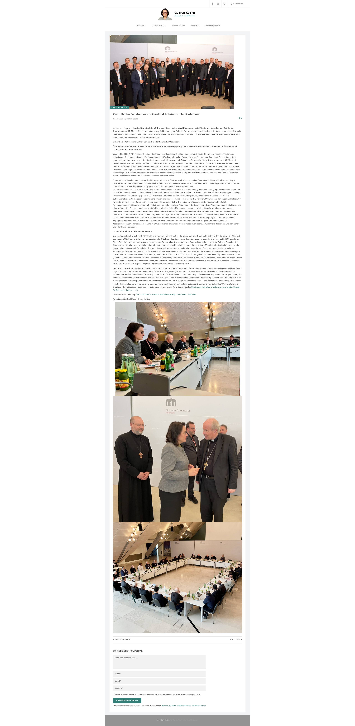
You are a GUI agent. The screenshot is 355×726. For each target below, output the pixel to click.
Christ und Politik (119, 107)
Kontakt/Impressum (212, 26)
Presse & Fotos (178, 26)
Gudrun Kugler (159, 26)
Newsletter (195, 26)
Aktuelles (141, 26)
